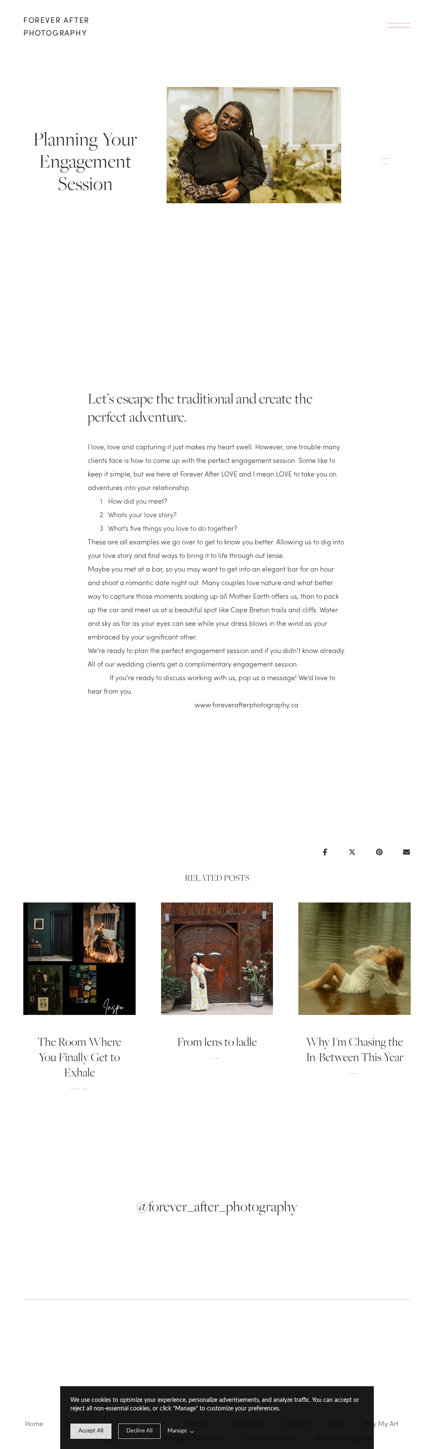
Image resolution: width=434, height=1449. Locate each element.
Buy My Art (381, 1423)
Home (34, 1423)
